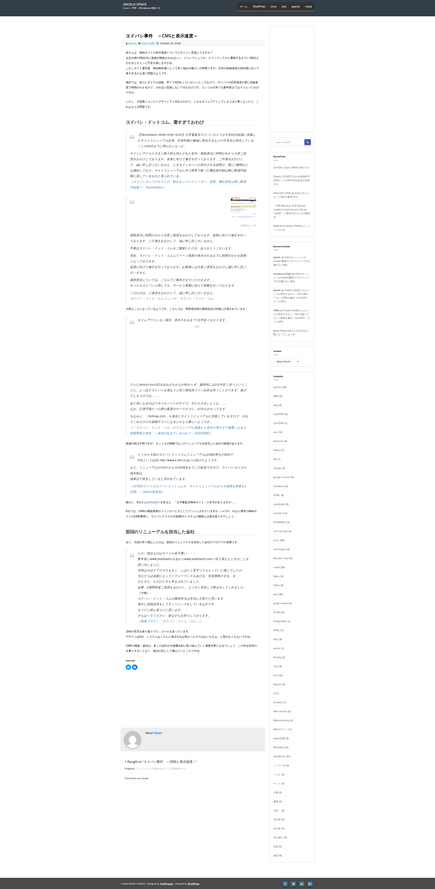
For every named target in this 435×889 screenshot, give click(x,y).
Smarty (277, 657)
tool (275, 675)
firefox (276, 450)
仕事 (275, 792)
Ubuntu (277, 684)
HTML (276, 495)
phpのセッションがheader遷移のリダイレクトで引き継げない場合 (291, 260)
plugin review (280, 603)
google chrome (281, 477)
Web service (280, 711)
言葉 (275, 846)
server (276, 648)
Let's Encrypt (280, 531)
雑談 (275, 855)
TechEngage (166, 883)
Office (276, 585)
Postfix (277, 612)
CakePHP (278, 414)
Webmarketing (281, 720)
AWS (276, 396)
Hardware (278, 486)
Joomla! (277, 513)
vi (274, 693)
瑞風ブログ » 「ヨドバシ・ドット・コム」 (170, 621)
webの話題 (148, 43)
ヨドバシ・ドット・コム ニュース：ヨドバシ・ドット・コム (171, 298)
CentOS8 (278, 423)
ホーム (244, 6)
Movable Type (281, 558)
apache (296, 6)
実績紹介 (154, 502)
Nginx (276, 576)
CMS (226, 511)
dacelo (132, 43)
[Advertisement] (193, 354)
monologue (279, 549)
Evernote (278, 441)
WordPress (259, 6)
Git (275, 459)
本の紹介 (278, 837)
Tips (275, 666)
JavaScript (279, 504)
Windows (278, 747)
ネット (277, 783)
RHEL (276, 630)
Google (277, 468)
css (275, 432)
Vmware (277, 702)
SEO (276, 639)
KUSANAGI (279, 522)
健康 (275, 801)
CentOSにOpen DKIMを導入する (291, 167)
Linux (273, 6)
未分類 (277, 819)
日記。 (277, 810)
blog (275, 405)
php (284, 6)
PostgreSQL (280, 621)
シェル (277, 774)
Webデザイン (280, 729)
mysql (308, 6)
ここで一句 (279, 765)
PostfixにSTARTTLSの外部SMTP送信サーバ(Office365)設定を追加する (291, 180)
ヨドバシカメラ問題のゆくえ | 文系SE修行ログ (161, 768)
